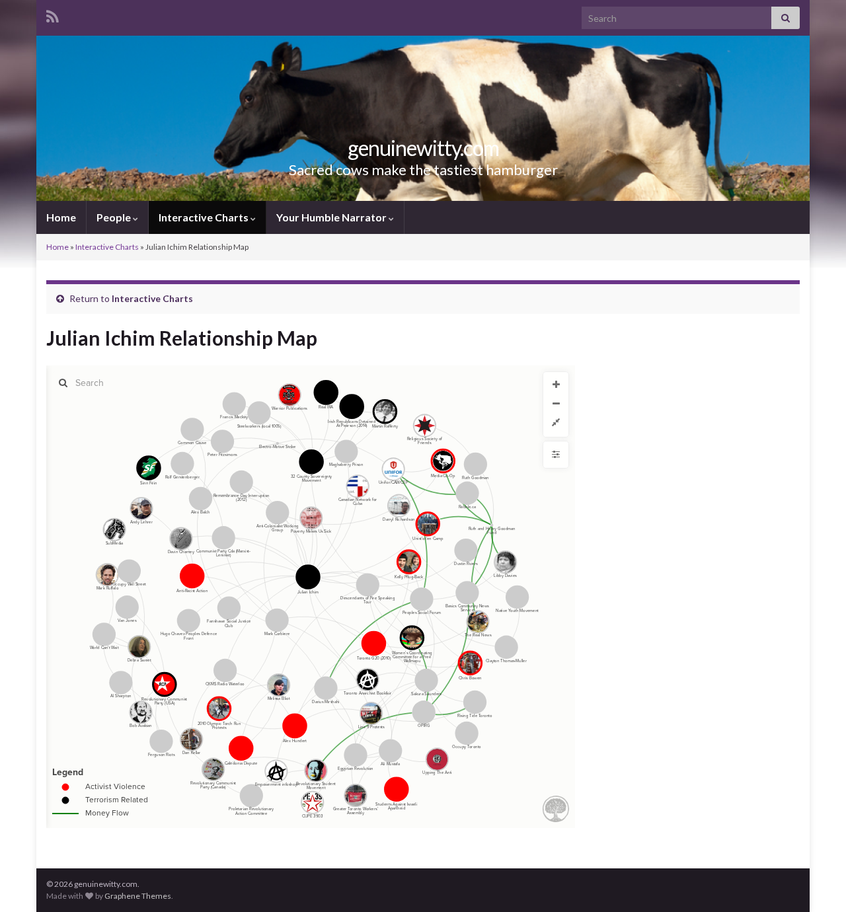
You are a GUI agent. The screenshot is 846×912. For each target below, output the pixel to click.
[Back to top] (816, 882)
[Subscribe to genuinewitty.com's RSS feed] (52, 14)
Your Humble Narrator (332, 217)
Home (61, 217)
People (114, 217)
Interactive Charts (204, 217)
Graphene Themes (137, 896)
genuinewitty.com (423, 148)
